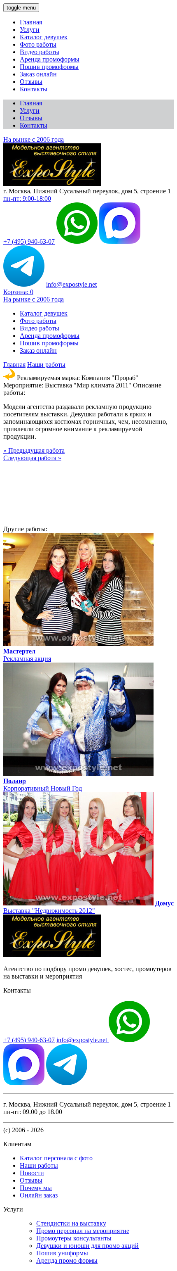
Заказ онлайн (38, 74)
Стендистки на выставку (71, 1223)
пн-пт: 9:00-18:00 (27, 198)
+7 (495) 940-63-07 (29, 241)
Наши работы (46, 364)
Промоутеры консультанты (74, 1238)
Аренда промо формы (67, 1260)
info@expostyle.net (71, 284)
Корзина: (18, 291)
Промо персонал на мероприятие (82, 1230)
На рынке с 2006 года (33, 139)
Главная (31, 22)
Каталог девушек (44, 36)
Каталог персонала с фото (56, 1158)
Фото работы (38, 44)
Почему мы (36, 1187)
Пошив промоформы (49, 66)
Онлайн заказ (39, 1195)
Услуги (30, 29)
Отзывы (31, 81)
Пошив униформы (62, 1253)
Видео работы (39, 51)
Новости (32, 1172)
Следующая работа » (32, 457)
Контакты (33, 89)
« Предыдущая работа (34, 450)
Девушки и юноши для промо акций (87, 1245)
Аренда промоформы (49, 59)
